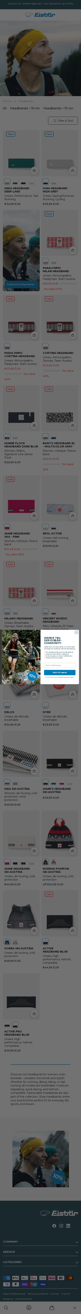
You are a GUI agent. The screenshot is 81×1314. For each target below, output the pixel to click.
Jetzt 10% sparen (60, 672)
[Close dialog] (76, 632)
